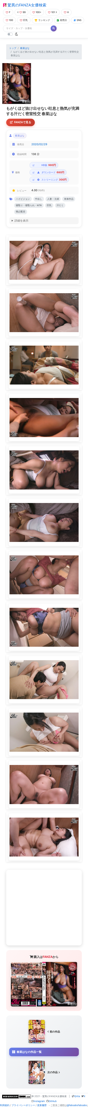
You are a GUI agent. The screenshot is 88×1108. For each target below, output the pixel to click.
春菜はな (24, 48)
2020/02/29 (39, 144)
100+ (38, 12)
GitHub (53, 1101)
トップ (12, 48)
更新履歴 (42, 1105)
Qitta (77, 1096)
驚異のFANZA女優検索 (26, 5)
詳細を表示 (21, 220)
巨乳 (25, 20)
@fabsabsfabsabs (77, 1105)
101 (53, 12)
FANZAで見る (22, 122)
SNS (79, 20)
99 (24, 12)
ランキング (44, 20)
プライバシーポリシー (23, 1105)
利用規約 (4, 1105)
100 (11, 20)
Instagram (39, 1101)
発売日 (63, 20)
